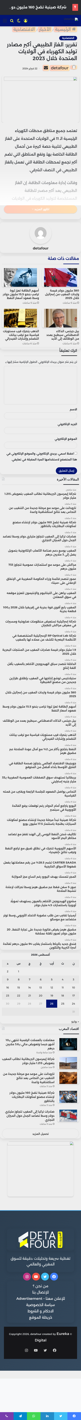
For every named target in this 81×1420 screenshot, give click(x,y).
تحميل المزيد (40, 1133)
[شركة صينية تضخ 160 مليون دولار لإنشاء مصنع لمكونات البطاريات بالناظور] (68, 1097)
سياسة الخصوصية (40, 1305)
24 (73, 1003)
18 (62, 995)
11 (63, 987)
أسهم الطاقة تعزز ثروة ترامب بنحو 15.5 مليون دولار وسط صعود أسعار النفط (21, 294)
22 (18, 995)
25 (62, 1003)
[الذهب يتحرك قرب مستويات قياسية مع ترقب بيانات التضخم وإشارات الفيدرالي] (20, 318)
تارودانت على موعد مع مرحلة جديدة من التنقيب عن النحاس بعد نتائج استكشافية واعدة (28, 1078)
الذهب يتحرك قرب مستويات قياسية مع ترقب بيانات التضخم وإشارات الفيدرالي (21, 334)
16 (7, 987)
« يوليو (75, 1021)
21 (29, 995)
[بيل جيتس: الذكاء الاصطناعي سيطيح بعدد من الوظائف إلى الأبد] (60, 318)
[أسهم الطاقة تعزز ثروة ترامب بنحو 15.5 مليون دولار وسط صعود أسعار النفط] (20, 277)
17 (73, 995)
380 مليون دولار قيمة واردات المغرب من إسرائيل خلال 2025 (62, 294)
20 (40, 995)
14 (29, 987)
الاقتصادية (24, 29)
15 (18, 987)
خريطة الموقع (40, 1317)
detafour (59, 67)
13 (40, 987)
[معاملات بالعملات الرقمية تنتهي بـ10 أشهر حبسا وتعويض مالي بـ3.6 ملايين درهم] (68, 1044)
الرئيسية (63, 29)
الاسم (73, 409)
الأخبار (45, 29)
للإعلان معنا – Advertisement (40, 1298)
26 (51, 1003)
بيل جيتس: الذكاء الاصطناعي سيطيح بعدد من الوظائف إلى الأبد (62, 334)
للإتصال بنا (40, 1292)
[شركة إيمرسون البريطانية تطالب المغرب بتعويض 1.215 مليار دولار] (68, 1063)
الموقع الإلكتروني (66, 438)
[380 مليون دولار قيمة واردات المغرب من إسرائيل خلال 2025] (60, 277)
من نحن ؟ (40, 1286)
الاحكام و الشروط (41, 1311)
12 (52, 987)
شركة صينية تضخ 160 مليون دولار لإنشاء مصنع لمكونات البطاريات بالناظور (31, 1097)
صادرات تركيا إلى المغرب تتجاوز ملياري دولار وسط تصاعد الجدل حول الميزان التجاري (29, 1116)
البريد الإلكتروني (67, 424)
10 (73, 987)
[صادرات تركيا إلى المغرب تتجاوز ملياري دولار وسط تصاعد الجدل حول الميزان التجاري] (68, 1116)
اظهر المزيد (41, 209)
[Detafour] (71, 20)
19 (52, 995)
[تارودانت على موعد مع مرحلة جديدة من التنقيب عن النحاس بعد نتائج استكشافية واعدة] (68, 1078)
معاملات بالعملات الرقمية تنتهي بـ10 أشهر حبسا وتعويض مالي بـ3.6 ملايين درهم (30, 1044)
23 (7, 995)
